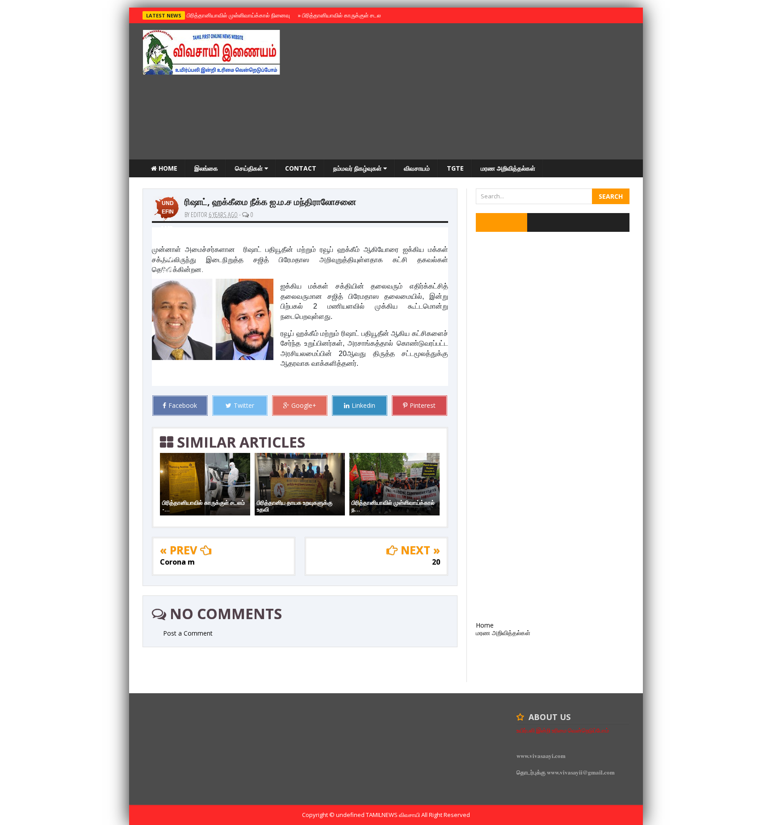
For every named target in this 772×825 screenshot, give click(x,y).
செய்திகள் (249, 168)
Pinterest (423, 405)
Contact (300, 168)
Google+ (303, 405)
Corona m (177, 562)
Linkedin (363, 405)
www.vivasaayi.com (541, 755)
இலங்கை (206, 168)
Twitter (244, 405)
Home (167, 168)
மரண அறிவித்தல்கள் (508, 168)
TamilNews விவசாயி (393, 815)
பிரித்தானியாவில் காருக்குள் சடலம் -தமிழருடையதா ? (363, 15)
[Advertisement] (466, 92)
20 (436, 562)
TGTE (455, 168)
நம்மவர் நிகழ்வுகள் (358, 168)
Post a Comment (188, 633)
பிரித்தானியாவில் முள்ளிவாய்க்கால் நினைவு (237, 15)
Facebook (182, 405)
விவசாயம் (417, 168)
